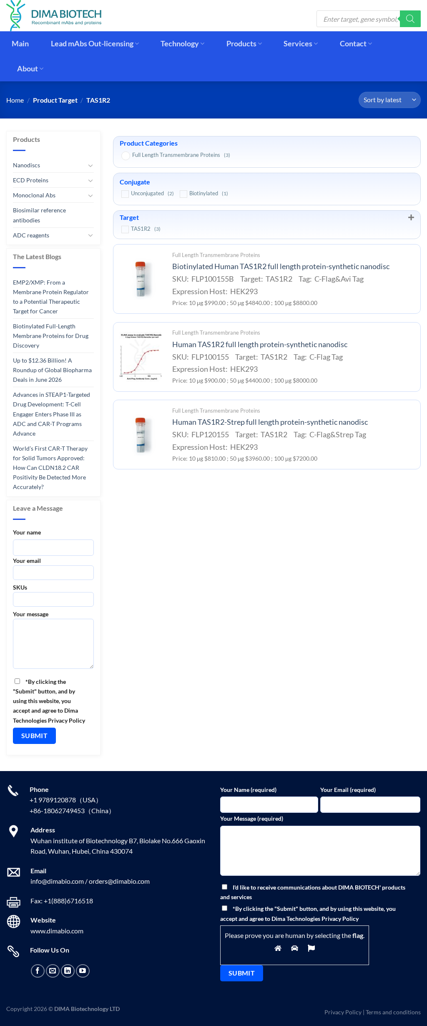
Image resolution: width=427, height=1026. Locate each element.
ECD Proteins (30, 180)
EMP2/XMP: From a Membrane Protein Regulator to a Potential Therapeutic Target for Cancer (51, 297)
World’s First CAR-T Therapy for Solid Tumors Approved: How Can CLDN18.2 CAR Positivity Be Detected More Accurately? (50, 467)
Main (20, 43)
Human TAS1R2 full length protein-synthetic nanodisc (259, 344)
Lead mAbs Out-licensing (92, 43)
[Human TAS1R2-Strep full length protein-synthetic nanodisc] (140, 435)
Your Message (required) (251, 818)
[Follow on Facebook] (38, 971)
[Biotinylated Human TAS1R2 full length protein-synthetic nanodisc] (140, 279)
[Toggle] (90, 165)
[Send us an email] (53, 971)
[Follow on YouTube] (83, 971)
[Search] (410, 18)
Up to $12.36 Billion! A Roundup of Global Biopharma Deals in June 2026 (52, 370)
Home (15, 100)
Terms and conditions (393, 1012)
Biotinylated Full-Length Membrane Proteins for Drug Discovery (50, 336)
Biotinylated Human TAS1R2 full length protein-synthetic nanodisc (280, 266)
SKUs (20, 587)
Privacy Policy (343, 1012)
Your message (30, 613)
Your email (27, 560)
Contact (353, 43)
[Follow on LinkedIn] (68, 971)
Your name (27, 532)
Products (241, 43)
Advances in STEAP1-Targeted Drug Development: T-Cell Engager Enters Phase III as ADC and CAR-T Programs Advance (51, 413)
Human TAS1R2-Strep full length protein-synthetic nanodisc (270, 422)
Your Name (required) (248, 789)
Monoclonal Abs (34, 195)
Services (298, 43)
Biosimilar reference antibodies (39, 215)
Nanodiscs (26, 165)
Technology (180, 43)
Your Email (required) (348, 789)
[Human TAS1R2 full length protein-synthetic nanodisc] (140, 357)
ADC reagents (31, 234)
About (27, 68)
